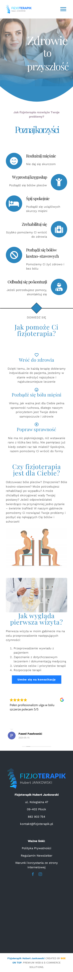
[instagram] (40, 874)
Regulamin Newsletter (36, 855)
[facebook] (33, 874)
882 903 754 (36, 816)
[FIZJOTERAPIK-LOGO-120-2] (36, 769)
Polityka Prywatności (36, 848)
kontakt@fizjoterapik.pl (36, 824)
